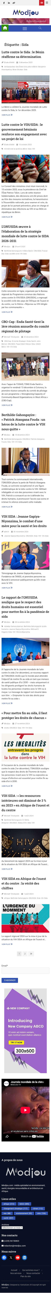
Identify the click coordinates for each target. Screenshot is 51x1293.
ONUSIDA (37, 251)
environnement (24, 1213)
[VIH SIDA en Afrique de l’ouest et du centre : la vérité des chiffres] (25, 918)
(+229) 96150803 (11, 1241)
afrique (7, 898)
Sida (25, 70)
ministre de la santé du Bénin (15, 149)
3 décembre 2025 (26, 62)
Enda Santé (31, 341)
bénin (24, 1204)
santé (8, 1218)
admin (6, 532)
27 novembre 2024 (22, 724)
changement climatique (15, 1208)
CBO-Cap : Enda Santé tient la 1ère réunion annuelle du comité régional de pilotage (25, 326)
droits (6, 728)
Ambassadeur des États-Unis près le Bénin (21, 67)
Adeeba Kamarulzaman (13, 626)
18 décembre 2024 (22, 435)
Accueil (14, 1270)
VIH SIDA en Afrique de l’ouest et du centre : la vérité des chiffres (24, 883)
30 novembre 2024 (20, 532)
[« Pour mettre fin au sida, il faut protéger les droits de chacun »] (25, 747)
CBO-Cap (7, 341)
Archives (5, 1225)
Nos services (15, 1273)
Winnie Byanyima (23, 632)
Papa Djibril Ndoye (23, 344)
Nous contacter (33, 1273)
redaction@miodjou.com (15, 1246)
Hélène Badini (27, 251)
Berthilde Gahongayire (13, 251)
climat (38, 1208)
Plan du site (25, 1276)
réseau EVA (22, 823)
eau (7, 1213)
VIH (33, 149)
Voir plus (7, 114)
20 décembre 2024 (31, 337)
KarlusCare (24, 1285)
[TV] (41, 3)
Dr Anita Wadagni (19, 341)
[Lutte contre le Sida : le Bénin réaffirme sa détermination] (25, 89)
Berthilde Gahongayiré (32, 626)
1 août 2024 (28, 816)
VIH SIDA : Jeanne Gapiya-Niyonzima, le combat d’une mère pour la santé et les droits (24, 521)
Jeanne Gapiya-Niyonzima (14, 536)
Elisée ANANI (9, 62)
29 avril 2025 (20, 247)
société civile (14, 254)
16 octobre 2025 (25, 145)
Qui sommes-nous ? (31, 1270)
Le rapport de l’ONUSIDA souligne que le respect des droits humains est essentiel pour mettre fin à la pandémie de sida (25, 606)
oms (41, 1213)
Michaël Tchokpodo (11, 337)
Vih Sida (23, 254)
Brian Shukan (18, 70)
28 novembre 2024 (22, 622)
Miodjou (7, 247)
